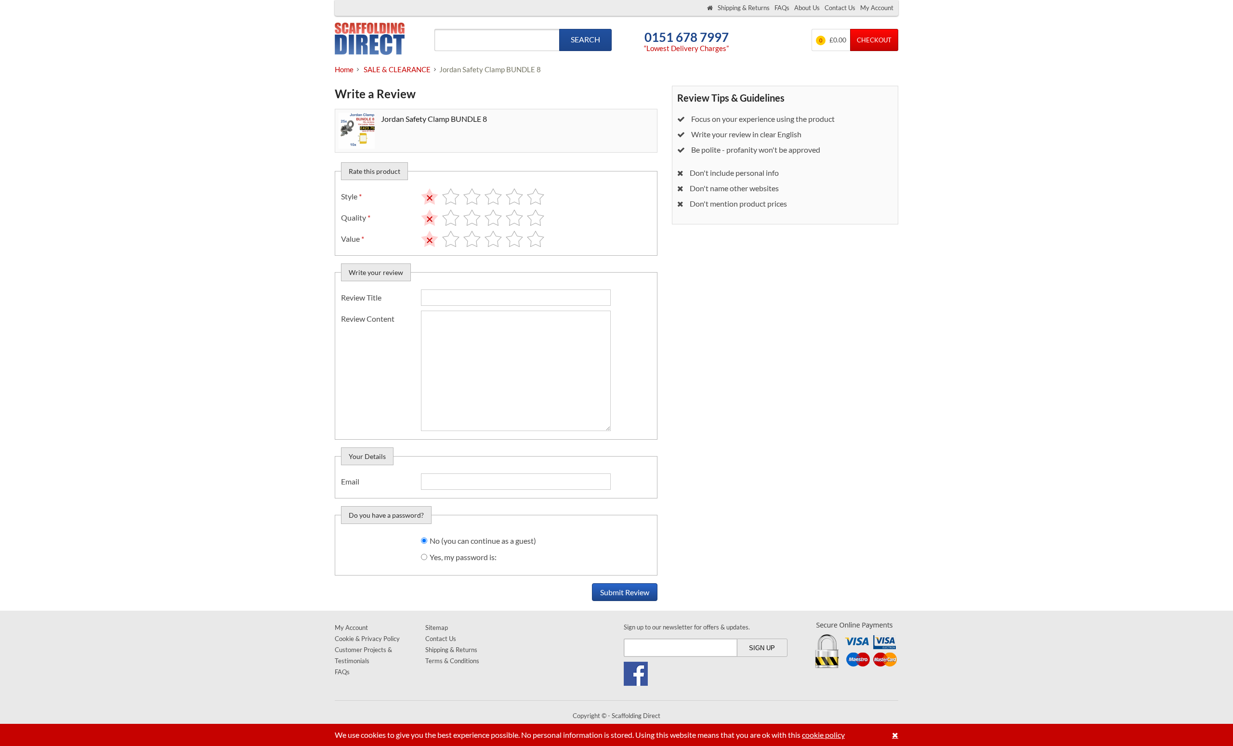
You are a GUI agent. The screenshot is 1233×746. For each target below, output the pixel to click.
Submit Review (624, 592)
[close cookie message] (895, 735)
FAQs (781, 8)
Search (585, 39)
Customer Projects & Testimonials (363, 655)
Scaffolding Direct (370, 40)
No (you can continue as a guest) (483, 540)
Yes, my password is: (463, 557)
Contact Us (840, 8)
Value (352, 238)
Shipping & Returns (744, 8)
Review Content (367, 318)
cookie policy (823, 734)
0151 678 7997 (686, 37)
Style (351, 196)
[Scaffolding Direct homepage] (710, 7)
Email (350, 481)
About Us (807, 8)
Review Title (361, 297)
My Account (876, 8)
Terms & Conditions (452, 661)
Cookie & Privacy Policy (367, 638)
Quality (355, 217)
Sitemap (436, 627)
